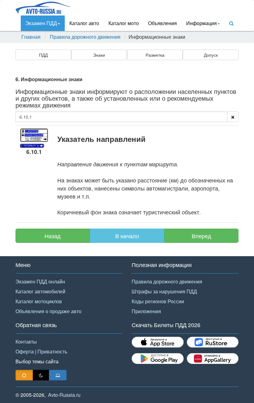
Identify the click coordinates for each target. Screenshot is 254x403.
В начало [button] (127, 236)
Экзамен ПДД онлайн (40, 281)
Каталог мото (123, 23)
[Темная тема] (41, 375)
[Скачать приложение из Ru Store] (213, 342)
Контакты (26, 341)
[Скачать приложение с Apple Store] (158, 342)
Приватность (52, 351)
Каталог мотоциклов (38, 301)
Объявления (162, 23)
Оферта (24, 351)
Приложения (146, 311)
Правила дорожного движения (85, 36)
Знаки (99, 55)
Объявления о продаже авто (48, 311)
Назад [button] (53, 236)
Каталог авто (84, 23)
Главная (31, 36)
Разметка (155, 55)
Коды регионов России (158, 301)
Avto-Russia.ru (64, 394)
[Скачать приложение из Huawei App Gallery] (213, 358)
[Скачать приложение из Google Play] (158, 358)
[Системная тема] (58, 375)
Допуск (211, 55)
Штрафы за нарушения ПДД (164, 291)
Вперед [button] (201, 236)
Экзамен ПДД (41, 23)
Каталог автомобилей (40, 291)
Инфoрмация (201, 23)
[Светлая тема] (24, 375)
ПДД (43, 55)
